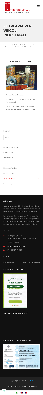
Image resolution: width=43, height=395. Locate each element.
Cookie (24, 386)
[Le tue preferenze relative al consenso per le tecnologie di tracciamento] (4, 391)
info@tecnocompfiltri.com (16, 246)
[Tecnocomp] (17, 8)
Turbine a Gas (8, 158)
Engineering (7, 184)
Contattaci (17, 386)
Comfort (6, 163)
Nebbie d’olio (8, 152)
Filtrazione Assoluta (10, 168)
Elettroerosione (8, 173)
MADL (31, 381)
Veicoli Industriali (9, 178)
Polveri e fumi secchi (10, 147)
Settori (10, 386)
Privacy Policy (33, 386)
